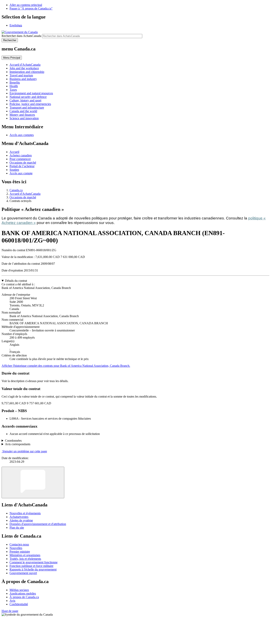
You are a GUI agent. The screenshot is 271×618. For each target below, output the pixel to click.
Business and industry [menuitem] (23, 79)
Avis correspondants (17, 444)
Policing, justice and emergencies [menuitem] (30, 104)
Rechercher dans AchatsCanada (21, 36)
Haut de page (10, 611)
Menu (11, 57)
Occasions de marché (23, 162)
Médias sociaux (19, 590)
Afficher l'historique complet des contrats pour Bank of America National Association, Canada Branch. (66, 365)
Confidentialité (19, 604)
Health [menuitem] (14, 86)
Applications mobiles (23, 593)
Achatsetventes (19, 517)
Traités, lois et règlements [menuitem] (25, 558)
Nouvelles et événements (25, 513)
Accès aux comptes (22, 135)
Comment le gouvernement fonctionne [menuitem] (34, 562)
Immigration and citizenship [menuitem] (27, 71)
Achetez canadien (21, 155)
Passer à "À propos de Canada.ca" (31, 8)
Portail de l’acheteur (22, 166)
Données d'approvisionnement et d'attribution (38, 524)
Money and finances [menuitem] (22, 114)
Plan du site (17, 527)
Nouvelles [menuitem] (16, 548)
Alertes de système (21, 520)
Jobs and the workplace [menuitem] (24, 68)
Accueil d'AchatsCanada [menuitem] (25, 64)
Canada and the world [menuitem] (23, 111)
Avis (12, 600)
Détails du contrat (16, 280)
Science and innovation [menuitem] (24, 118)
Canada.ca (16, 190)
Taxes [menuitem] (13, 89)
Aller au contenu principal (26, 5)
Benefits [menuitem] (15, 82)
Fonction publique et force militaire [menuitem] (31, 566)
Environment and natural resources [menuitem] (31, 93)
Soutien (14, 169)
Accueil (14, 152)
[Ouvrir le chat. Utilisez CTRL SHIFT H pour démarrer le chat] (33, 482)
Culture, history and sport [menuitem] (25, 100)
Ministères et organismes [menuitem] (25, 555)
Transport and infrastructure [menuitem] (27, 107)
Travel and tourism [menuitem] (21, 75)
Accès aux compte (21, 173)
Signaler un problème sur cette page (24, 451)
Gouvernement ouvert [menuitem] (23, 573)
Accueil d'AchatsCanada (25, 193)
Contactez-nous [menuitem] (19, 544)
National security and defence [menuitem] (28, 96)
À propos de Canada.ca (24, 597)
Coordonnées (13, 440)
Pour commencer (20, 159)
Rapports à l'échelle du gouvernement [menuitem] (33, 569)
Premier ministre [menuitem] (20, 551)
